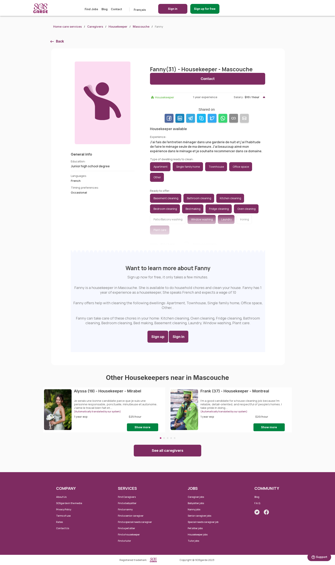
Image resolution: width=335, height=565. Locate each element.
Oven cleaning (246, 209)
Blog (104, 9)
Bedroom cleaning (165, 209)
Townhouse (216, 166)
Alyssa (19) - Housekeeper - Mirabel (107, 391)
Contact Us (62, 528)
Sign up (157, 337)
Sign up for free (205, 8)
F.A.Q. (257, 503)
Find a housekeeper (129, 534)
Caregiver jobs (196, 497)
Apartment (161, 166)
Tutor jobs (193, 540)
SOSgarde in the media (69, 503)
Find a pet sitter (126, 528)
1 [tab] (160, 438)
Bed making (193, 209)
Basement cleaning (166, 198)
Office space (241, 166)
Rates (59, 522)
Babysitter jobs (196, 503)
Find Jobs (91, 9)
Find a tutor (124, 540)
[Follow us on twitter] (257, 512)
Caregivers (95, 26)
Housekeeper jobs (197, 534)
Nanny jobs (194, 509)
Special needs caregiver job (203, 522)
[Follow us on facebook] (266, 512)
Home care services (67, 26)
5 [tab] (174, 438)
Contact (116, 9)
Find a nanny (125, 509)
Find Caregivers (127, 497)
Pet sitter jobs (195, 528)
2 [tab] (164, 438)
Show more (142, 427)
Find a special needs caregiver (135, 522)
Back (60, 41)
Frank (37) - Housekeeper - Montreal (234, 391)
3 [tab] (167, 438)
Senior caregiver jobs (199, 515)
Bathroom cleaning (199, 198)
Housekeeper (118, 26)
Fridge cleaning (219, 209)
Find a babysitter (127, 503)
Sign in (172, 8)
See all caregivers (167, 450)
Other (157, 177)
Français (140, 9)
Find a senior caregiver (131, 515)
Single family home (188, 166)
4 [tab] (171, 438)
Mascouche (141, 26)
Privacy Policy (63, 509)
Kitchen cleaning (230, 198)
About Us (61, 497)
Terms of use (63, 515)
